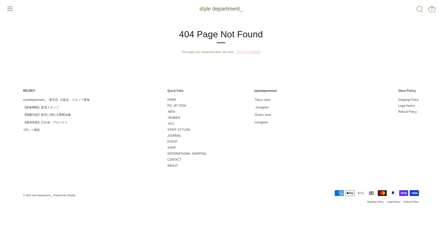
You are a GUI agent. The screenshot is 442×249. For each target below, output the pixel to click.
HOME (171, 99)
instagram (262, 107)
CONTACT (174, 159)
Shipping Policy (408, 99)
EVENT (172, 141)
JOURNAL (174, 135)
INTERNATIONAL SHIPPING (186, 153)
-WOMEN (173, 117)
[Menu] (10, 9)
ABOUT (172, 165)
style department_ (221, 9)
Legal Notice (406, 105)
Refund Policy (407, 111)
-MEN (171, 111)
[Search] (420, 9)
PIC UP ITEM (176, 105)
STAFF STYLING (179, 129)
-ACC (170, 123)
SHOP (171, 147)
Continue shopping (248, 52)
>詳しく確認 (31, 129)
